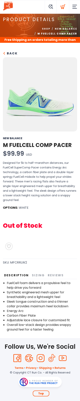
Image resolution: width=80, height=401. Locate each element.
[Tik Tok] (51, 358)
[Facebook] (17, 358)
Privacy (31, 368)
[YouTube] (63, 358)
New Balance (66, 28)
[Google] (29, 358)
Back (12, 53)
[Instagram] (40, 358)
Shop (46, 28)
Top (41, 393)
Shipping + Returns (52, 368)
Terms (19, 368)
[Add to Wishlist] (9, 246)
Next (71, 93)
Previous (9, 93)
